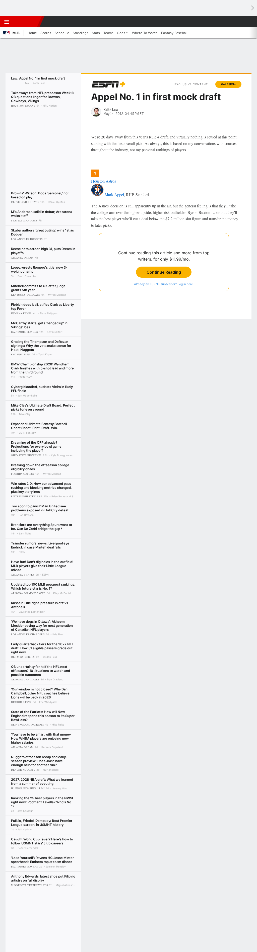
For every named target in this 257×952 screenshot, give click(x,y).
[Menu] (7, 21)
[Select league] (15, 8)
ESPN (27, 21)
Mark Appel (114, 194)
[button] (241, 21)
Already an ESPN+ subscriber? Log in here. (164, 284)
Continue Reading (164, 272)
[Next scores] (252, 8)
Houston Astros (103, 181)
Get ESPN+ (228, 84)
